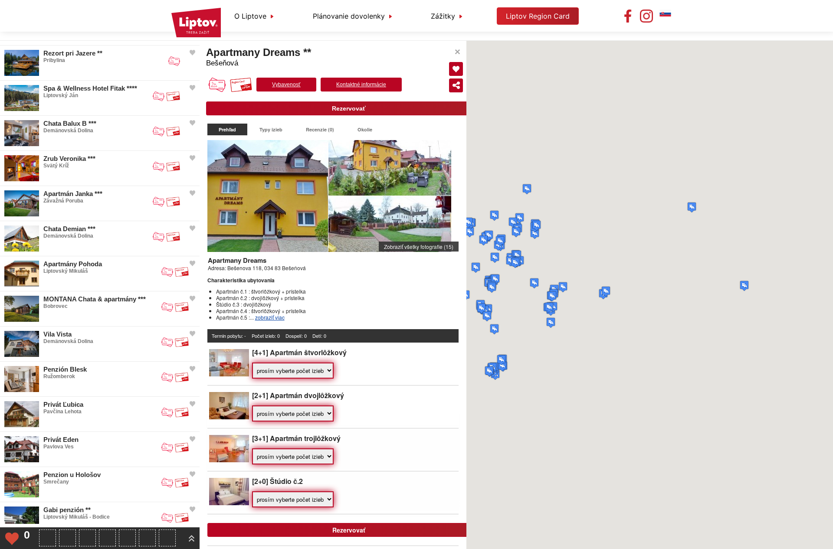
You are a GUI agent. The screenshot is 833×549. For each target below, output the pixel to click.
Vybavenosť (286, 85)
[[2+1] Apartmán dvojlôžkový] (229, 417)
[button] (692, 207)
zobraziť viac (270, 317)
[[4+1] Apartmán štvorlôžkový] (229, 374)
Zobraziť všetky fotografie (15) (418, 246)
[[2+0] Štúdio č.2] (229, 503)
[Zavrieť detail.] (457, 51)
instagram (646, 16)
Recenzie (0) (320, 129)
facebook (627, 16)
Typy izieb (270, 129)
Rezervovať (349, 108)
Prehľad (227, 129)
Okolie (364, 129)
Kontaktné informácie (361, 85)
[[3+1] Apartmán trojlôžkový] (229, 460)
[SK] (665, 16)
